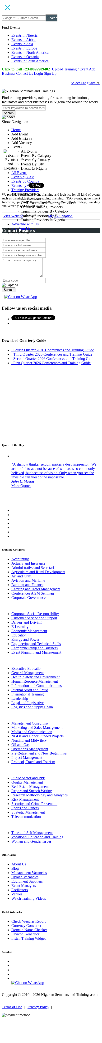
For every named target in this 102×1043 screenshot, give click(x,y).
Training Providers (25, 190)
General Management (27, 673)
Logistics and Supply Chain (32, 707)
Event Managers (23, 886)
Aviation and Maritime (28, 580)
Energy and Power (25, 639)
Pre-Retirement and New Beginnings (39, 753)
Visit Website (13, 216)
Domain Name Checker (29, 930)
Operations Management (29, 749)
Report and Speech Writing (31, 791)
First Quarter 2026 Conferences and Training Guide (51, 363)
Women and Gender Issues (31, 841)
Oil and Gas (20, 745)
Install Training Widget (28, 938)
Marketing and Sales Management (36, 727)
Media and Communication (31, 732)
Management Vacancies (29, 873)
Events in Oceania (25, 57)
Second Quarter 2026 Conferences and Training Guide (53, 359)
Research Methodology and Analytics (39, 795)
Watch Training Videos (28, 898)
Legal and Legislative (27, 703)
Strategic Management (28, 812)
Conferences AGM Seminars (33, 593)
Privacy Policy (38, 1007)
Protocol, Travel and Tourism (33, 762)
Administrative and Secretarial (33, 568)
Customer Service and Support (34, 618)
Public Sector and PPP (28, 778)
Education (19, 635)
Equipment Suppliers (27, 881)
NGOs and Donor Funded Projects (37, 736)
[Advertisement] (51, 404)
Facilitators (19, 890)
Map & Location (60, 216)
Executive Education (26, 668)
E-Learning (19, 627)
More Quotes (21, 486)
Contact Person (35, 216)
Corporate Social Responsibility (35, 614)
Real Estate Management (30, 787)
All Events (19, 173)
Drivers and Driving (26, 622)
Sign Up (50, 73)
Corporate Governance (28, 598)
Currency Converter (26, 926)
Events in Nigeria (24, 35)
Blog (15, 868)
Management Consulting (29, 723)
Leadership (19, 698)
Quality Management (27, 782)
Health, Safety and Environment (35, 677)
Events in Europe (24, 48)
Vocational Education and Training (37, 837)
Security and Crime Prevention (34, 804)
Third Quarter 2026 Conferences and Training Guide (51, 354)
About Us (18, 864)
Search (52, 18)
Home (16, 130)
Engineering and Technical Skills (36, 644)
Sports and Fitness (25, 808)
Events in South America (30, 61)
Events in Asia (22, 44)
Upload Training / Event (70, 69)
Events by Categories (27, 186)
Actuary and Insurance (28, 563)
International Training (27, 694)
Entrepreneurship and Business (34, 648)
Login (38, 73)
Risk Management (25, 799)
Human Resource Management (34, 681)
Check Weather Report (28, 921)
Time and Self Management (32, 833)
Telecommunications (26, 817)
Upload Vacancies (24, 877)
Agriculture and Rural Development (38, 572)
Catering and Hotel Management (35, 589)
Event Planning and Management (36, 652)
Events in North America (30, 52)
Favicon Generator (25, 934)
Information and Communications (36, 686)
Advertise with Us (25, 224)
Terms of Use (12, 1007)
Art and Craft (21, 576)
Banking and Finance (27, 585)
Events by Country (25, 181)
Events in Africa (23, 40)
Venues (16, 894)
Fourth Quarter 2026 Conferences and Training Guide (52, 350)
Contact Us (24, 73)
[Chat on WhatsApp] (20, 297)
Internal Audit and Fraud (29, 690)
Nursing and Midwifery (29, 740)
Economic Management (29, 631)
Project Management (26, 757)
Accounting (20, 559)
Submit (9, 290)
